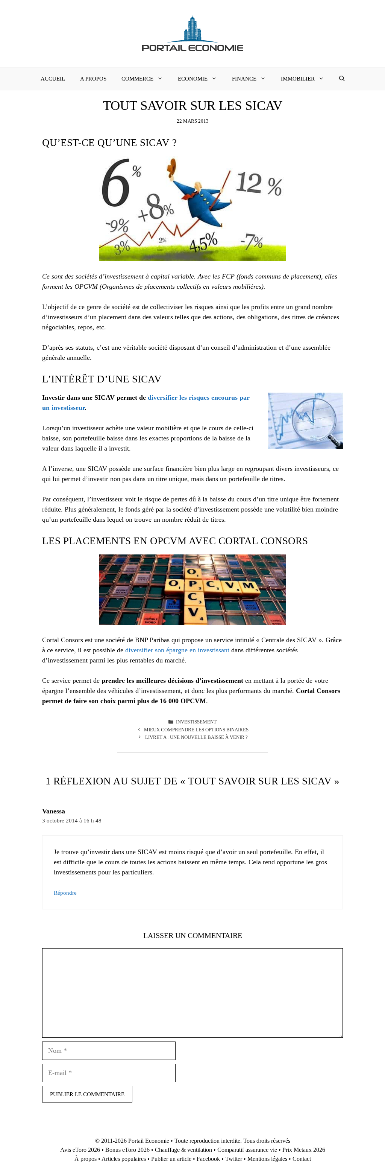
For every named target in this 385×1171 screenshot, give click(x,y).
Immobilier (298, 79)
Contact (302, 1159)
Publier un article (171, 1159)
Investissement (196, 722)
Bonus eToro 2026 (127, 1150)
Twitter (233, 1159)
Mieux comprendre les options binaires (196, 729)
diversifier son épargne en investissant (177, 650)
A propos (93, 79)
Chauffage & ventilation (183, 1150)
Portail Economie (148, 1140)
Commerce (137, 79)
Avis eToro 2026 (80, 1150)
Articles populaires (124, 1159)
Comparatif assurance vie (247, 1150)
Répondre (65, 892)
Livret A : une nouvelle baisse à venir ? (196, 737)
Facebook (208, 1159)
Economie (193, 79)
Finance (244, 79)
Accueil (53, 79)
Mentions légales (267, 1159)
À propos (85, 1159)
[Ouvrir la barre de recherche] (342, 78)
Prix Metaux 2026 (303, 1150)
